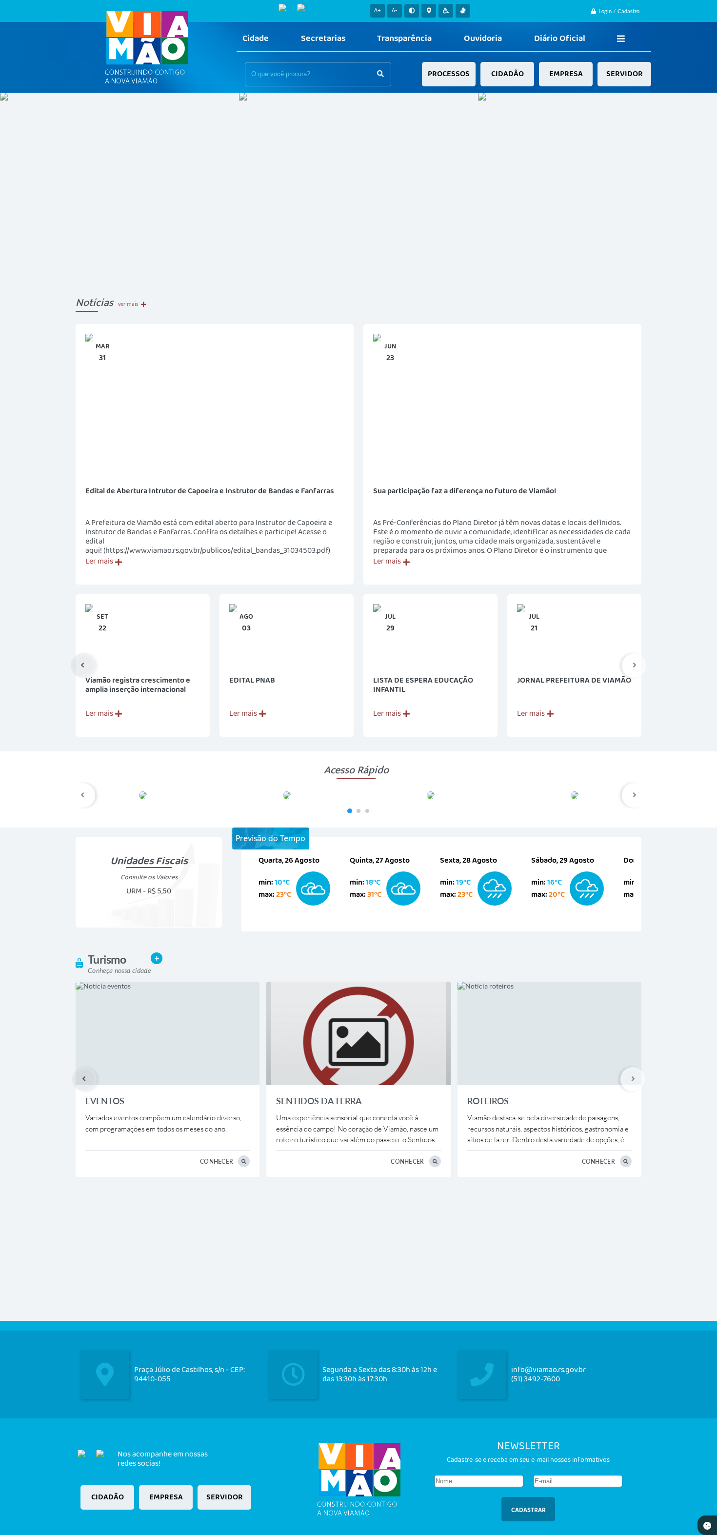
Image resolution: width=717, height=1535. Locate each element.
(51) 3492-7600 (535, 1379)
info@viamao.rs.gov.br (548, 1370)
